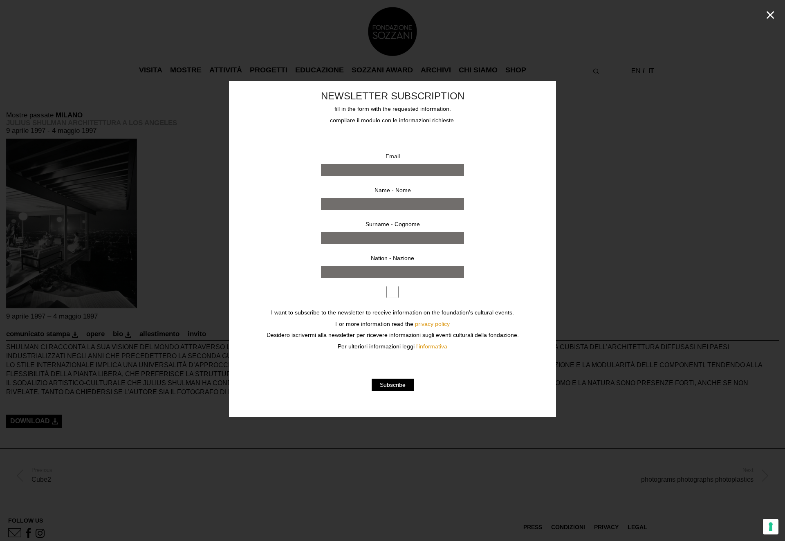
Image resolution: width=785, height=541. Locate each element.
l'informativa (431, 346)
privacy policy (432, 324)
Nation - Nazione (392, 258)
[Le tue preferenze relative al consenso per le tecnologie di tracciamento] (770, 526)
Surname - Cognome (393, 224)
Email (393, 156)
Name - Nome (393, 190)
